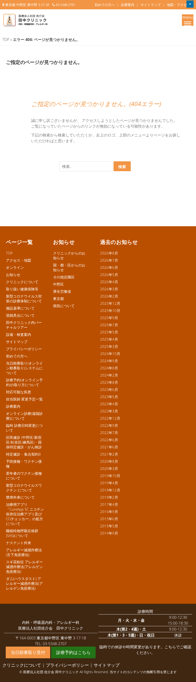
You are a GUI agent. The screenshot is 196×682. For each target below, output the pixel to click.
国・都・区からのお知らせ (69, 267)
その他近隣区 (64, 277)
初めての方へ (105, 4)
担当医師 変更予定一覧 (24, 399)
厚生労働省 (62, 291)
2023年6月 (109, 389)
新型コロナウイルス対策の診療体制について (24, 298)
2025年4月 (109, 339)
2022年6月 (109, 439)
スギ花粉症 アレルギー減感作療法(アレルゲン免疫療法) (24, 566)
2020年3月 (109, 468)
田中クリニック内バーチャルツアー (24, 325)
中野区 (58, 284)
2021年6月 (109, 447)
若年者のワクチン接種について (24, 475)
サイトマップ (151, 4)
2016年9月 (109, 511)
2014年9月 (109, 533)
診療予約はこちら (73, 652)
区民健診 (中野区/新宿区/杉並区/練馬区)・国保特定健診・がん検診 (24, 442)
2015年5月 (109, 526)
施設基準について (20, 308)
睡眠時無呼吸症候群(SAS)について (22, 533)
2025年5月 (109, 332)
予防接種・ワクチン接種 (24, 463)
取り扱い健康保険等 (22, 289)
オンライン (15, 267)
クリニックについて (22, 281)
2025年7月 (109, 324)
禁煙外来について (20, 497)
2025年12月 (110, 303)
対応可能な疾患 (18, 391)
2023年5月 (109, 396)
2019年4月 (109, 482)
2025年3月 (109, 346)
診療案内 (127, 4)
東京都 (58, 298)
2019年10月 (110, 475)
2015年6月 (109, 518)
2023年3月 (109, 411)
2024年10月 (110, 353)
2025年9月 (109, 317)
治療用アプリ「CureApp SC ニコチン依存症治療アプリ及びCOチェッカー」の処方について (25, 514)
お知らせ (13, 274)
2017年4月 (109, 504)
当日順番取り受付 (28, 652)
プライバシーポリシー (24, 348)
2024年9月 (109, 360)
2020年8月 (109, 461)
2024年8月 (109, 368)
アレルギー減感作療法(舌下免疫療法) (24, 552)
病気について (64, 305)
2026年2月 (109, 296)
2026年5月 (109, 274)
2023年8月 (109, 382)
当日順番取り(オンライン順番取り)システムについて (24, 368)
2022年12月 (110, 418)
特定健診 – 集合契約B (23, 454)
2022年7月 (109, 432)
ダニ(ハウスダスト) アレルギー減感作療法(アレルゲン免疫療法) (24, 583)
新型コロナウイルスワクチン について (24, 487)
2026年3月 (109, 289)
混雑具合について (20, 315)
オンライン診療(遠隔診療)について (24, 416)
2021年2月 (109, 454)
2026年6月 (109, 267)
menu (187, 17)
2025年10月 (110, 310)
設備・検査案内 (18, 334)
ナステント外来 (18, 542)
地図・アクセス (178, 4)
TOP (5, 39)
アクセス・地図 (18, 260)
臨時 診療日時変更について (24, 428)
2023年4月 (109, 403)
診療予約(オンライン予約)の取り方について (24, 382)
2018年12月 (110, 490)
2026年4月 (109, 281)
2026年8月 (109, 253)
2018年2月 (109, 497)
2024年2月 (109, 375)
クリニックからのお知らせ (69, 255)
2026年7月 (109, 260)
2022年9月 (109, 425)
